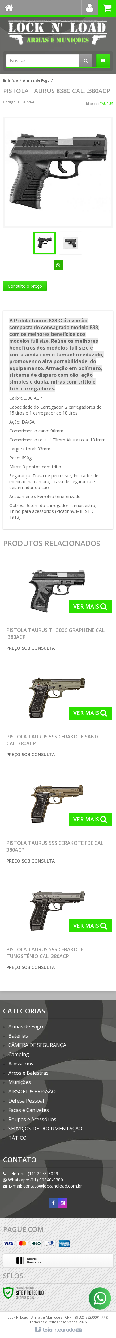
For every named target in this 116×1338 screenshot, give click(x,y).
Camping (18, 1054)
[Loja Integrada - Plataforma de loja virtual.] (58, 1330)
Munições (19, 1082)
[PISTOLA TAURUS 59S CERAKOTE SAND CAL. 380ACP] (57, 714)
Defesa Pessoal (26, 1100)
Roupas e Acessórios (32, 1119)
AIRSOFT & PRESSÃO (32, 1091)
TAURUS (106, 103)
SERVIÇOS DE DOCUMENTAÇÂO (45, 1128)
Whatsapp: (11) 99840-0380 (35, 1180)
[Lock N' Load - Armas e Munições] (58, 32)
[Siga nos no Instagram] (62, 1203)
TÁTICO (17, 1137)
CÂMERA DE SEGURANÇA (37, 1045)
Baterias (18, 1035)
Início (13, 80)
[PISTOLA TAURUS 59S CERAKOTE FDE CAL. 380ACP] (57, 820)
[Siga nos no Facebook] (53, 1203)
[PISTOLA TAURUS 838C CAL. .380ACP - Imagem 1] (44, 243)
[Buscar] (85, 60)
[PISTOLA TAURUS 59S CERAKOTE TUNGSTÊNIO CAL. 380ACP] (57, 926)
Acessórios (20, 1063)
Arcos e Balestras (28, 1072)
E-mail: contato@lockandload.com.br (44, 1186)
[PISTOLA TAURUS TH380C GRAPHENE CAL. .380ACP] (57, 607)
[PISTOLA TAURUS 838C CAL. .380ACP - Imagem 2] (70, 243)
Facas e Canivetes (28, 1110)
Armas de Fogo (36, 80)
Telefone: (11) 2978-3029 (32, 1174)
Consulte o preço (25, 286)
